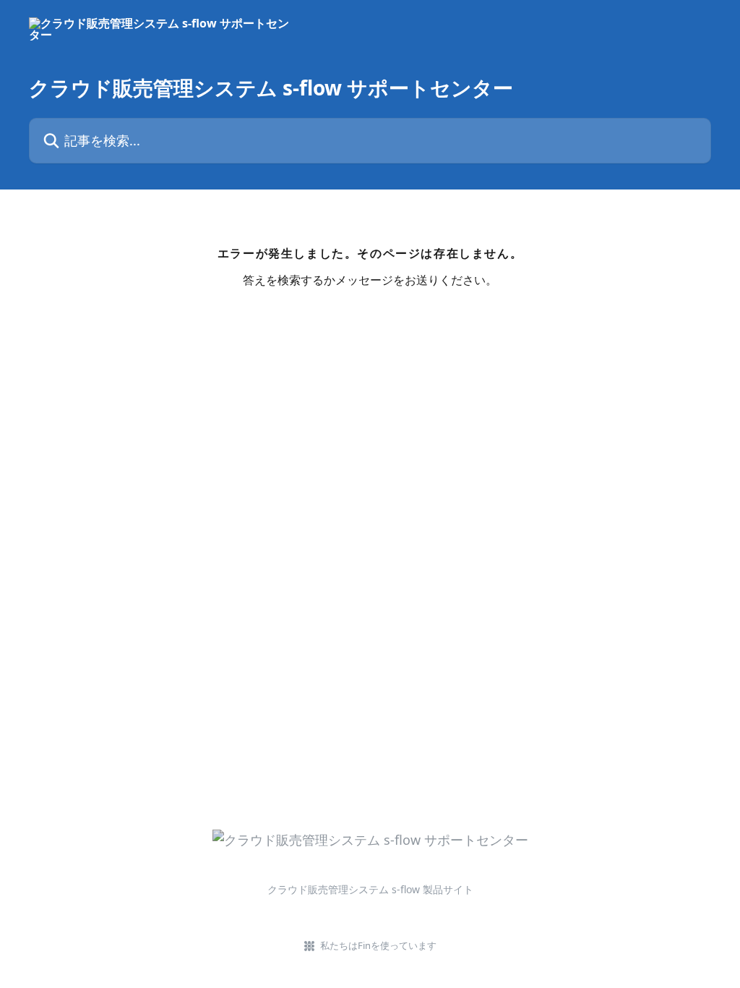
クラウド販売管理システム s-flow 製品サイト (370, 889)
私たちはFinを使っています (378, 945)
